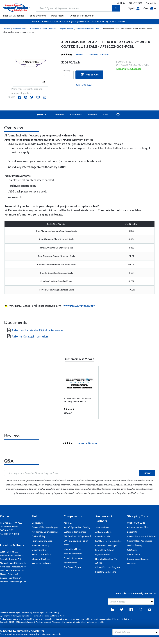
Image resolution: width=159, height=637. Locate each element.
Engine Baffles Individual (88, 28)
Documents (76, 114)
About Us (68, 522)
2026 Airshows (102, 527)
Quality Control (39, 549)
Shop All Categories (13, 15)
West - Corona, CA (9, 551)
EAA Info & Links (102, 536)
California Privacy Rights (10, 612)
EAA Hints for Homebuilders (108, 541)
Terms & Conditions (41, 563)
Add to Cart (91, 74)
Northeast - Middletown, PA (13, 566)
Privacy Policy (58, 616)
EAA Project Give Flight (106, 545)
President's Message (73, 558)
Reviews (92, 114)
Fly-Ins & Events (103, 554)
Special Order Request (137, 558)
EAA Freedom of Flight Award (77, 536)
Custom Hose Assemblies (139, 540)
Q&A (106, 114)
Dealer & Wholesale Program (45, 527)
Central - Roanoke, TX (10, 559)
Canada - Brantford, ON (11, 577)
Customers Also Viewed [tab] (79, 359)
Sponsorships (70, 562)
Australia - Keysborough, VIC (13, 581)
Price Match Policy (40, 545)
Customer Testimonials (75, 531)
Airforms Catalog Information (30, 336)
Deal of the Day (134, 545)
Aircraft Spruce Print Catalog (77, 527)
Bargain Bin (132, 531)
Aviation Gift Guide (136, 522)
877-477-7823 (135, 3)
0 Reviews (79, 54)
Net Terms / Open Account (44, 531)
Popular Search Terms (105, 571)
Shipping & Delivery (41, 558)
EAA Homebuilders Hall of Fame (76, 542)
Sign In (131, 8)
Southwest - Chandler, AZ (12, 555)
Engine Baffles (66, 28)
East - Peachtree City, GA (12, 570)
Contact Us (151, 3)
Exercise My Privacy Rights (33, 612)
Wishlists (121, 3)
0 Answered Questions (98, 54)
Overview (59, 114)
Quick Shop (79, 414)
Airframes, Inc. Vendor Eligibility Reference (37, 330)
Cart (149, 8)
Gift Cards (132, 549)
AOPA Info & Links (103, 532)
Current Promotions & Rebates (142, 536)
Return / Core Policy (41, 554)
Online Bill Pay (38, 536)
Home (7, 28)
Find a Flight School (104, 550)
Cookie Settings (52, 612)
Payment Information (42, 540)
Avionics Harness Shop (138, 527)
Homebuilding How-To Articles (106, 561)
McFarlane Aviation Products (43, 28)
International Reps (72, 549)
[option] (30, 63)
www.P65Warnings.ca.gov (79, 305)
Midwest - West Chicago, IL (13, 563)
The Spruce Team (72, 567)
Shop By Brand (38, 15)
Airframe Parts (20, 28)
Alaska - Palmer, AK (9, 574)
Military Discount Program (107, 567)
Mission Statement (73, 553)
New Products (133, 554)
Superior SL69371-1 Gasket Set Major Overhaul (78, 400)
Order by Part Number (82, 15)
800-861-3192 (6, 530)
